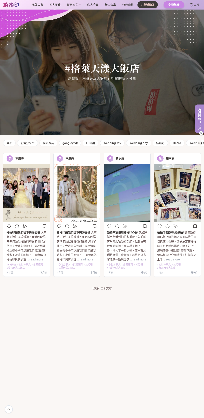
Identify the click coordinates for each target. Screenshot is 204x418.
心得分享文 (27, 143)
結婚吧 (160, 143)
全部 (9, 143)
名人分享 (92, 4)
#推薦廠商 (37, 264)
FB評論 (90, 143)
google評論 (70, 143)
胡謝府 (120, 158)
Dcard (177, 143)
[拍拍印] (11, 4)
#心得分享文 (24, 264)
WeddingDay (112, 143)
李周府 (19, 158)
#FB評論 (11, 264)
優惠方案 (72, 4)
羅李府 (170, 158)
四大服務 (55, 4)
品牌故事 (37, 4)
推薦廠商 (48, 143)
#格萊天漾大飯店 (16, 267)
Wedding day (138, 143)
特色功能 (127, 4)
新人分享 (110, 4)
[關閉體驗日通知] (201, 133)
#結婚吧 (88, 264)
